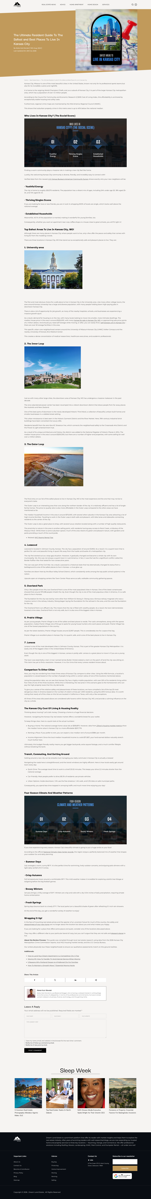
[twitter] (55, 980)
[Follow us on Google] (122, 1176)
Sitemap (17, 1180)
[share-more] (96, 980)
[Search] (133, 4)
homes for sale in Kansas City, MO (87, 320)
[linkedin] (75, 980)
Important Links (20, 1156)
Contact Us (17, 1165)
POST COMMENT (35, 1050)
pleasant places (117, 933)
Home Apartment (76, 4)
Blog (15, 1176)
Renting (54, 1176)
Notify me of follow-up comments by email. (40, 1043)
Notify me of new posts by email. (36, 1045)
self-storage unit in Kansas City (113, 323)
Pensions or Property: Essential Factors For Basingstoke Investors (122, 1111)
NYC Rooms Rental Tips (44, 538)
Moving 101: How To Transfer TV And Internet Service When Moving (54, 959)
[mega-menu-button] (135, 4)
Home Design (93, 4)
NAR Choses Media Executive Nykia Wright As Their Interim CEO (91, 1111)
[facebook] (34, 980)
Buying (54, 1162)
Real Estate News (49, 4)
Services (105, 4)
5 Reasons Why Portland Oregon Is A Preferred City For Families (53, 962)
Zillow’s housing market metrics (109, 726)
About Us (17, 1162)
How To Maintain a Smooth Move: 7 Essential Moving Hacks (51, 965)
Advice (62, 4)
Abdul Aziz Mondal (44, 990)
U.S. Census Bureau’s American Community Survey (68, 179)
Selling (53, 1180)
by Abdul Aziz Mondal (21, 48)
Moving (54, 1173)
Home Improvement (58, 1169)
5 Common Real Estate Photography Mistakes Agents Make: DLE (26, 1112)
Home (26, 80)
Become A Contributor (21, 1169)
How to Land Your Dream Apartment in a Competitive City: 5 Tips (53, 956)
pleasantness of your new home (36, 924)
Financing (54, 1165)
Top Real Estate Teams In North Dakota (58, 1111)
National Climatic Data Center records (58, 852)
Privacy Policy (18, 1173)
